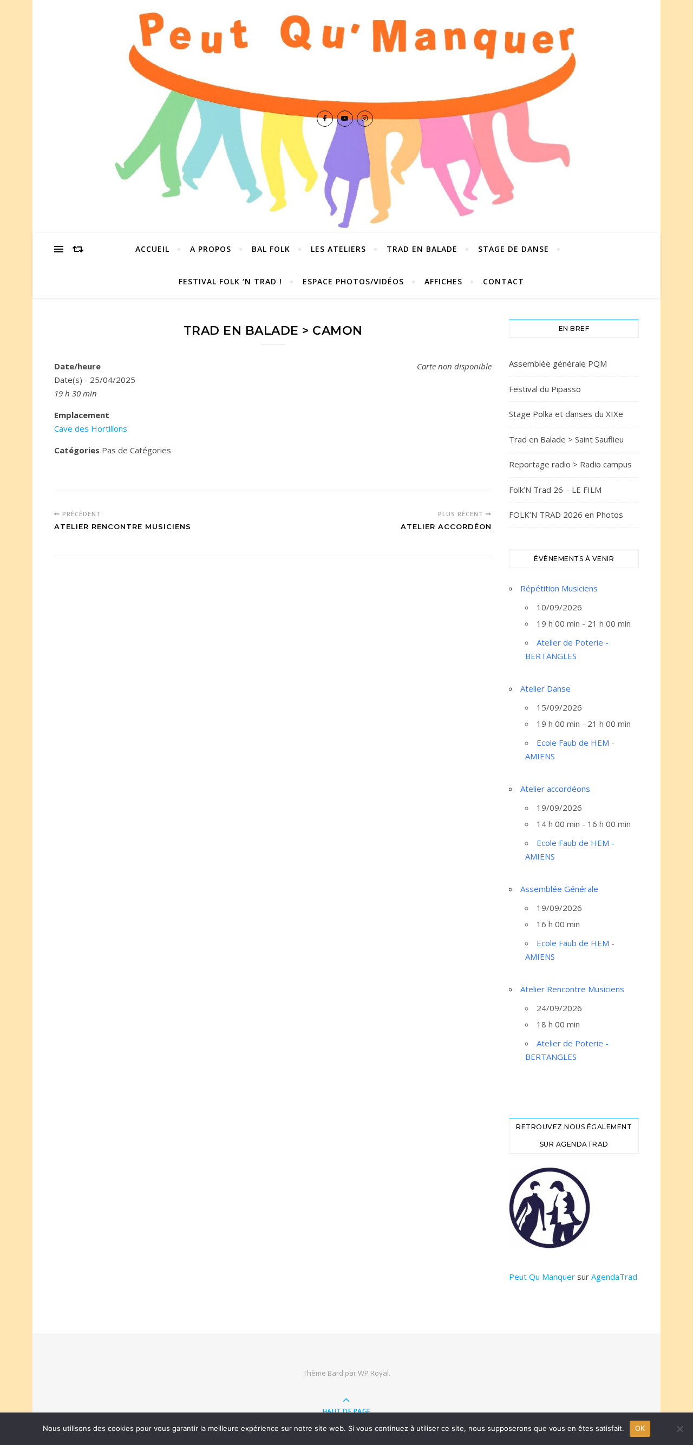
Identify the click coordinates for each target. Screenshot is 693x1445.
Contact (503, 281)
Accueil (152, 249)
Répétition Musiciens (559, 588)
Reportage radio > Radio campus (570, 464)
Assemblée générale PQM (558, 363)
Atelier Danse (545, 688)
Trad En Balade (422, 249)
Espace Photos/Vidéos (353, 281)
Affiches (443, 281)
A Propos (210, 249)
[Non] (679, 1428)
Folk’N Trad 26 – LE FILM (555, 489)
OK (640, 1428)
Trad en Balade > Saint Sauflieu (566, 439)
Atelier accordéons (555, 788)
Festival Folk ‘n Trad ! (230, 281)
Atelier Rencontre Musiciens (572, 989)
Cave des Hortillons (90, 428)
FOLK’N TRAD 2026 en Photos (566, 514)
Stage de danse (513, 249)
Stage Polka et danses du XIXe (566, 413)
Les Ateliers (338, 249)
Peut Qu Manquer (542, 1276)
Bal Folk (271, 249)
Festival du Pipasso (545, 388)
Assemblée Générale (559, 888)
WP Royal (373, 1373)
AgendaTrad (614, 1276)
